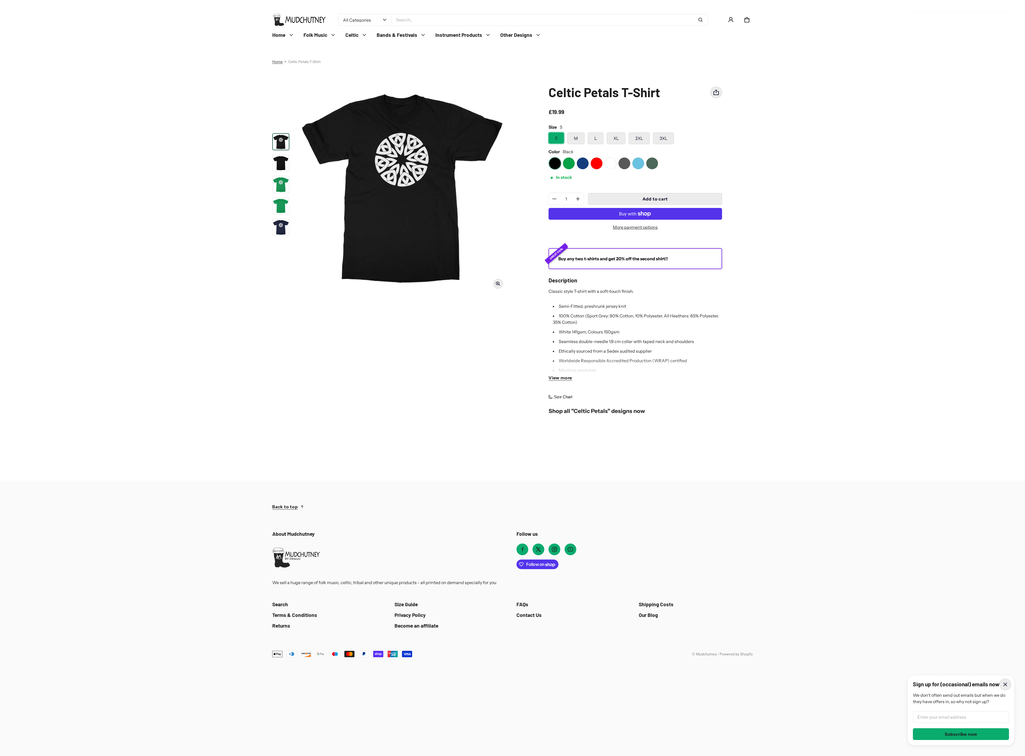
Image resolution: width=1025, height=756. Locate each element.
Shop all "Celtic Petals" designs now (597, 411)
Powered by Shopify (736, 654)
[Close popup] (1005, 684)
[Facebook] (522, 549)
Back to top (285, 506)
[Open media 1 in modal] (401, 186)
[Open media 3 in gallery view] (280, 163)
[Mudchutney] (299, 19)
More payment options (635, 227)
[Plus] (578, 199)
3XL (663, 138)
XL (616, 138)
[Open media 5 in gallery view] (280, 205)
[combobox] (550, 20)
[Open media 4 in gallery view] (280, 184)
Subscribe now (961, 734)
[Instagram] (554, 549)
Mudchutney (706, 654)
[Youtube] (570, 549)
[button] (747, 20)
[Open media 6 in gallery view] (280, 227)
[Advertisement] (171, 697)
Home (277, 62)
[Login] (731, 20)
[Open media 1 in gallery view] (280, 141)
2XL (639, 138)
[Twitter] (538, 549)
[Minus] (554, 199)
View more (560, 377)
